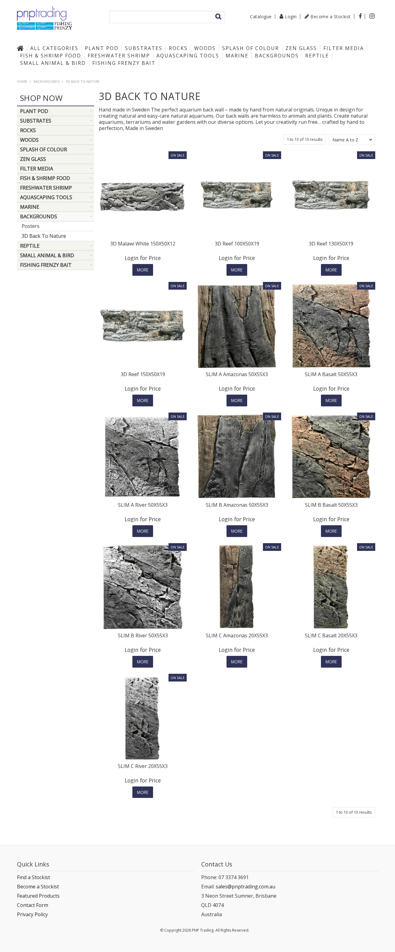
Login (291, 16)
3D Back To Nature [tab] (44, 236)
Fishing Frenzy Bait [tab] (46, 265)
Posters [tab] (31, 226)
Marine (237, 55)
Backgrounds (277, 55)
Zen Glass (301, 48)
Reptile (317, 55)
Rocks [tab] (28, 130)
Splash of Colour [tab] (43, 149)
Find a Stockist (33, 877)
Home (22, 48)
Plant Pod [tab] (34, 111)
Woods (205, 48)
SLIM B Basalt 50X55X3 (331, 504)
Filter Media (343, 48)
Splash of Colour (250, 48)
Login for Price (143, 258)
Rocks (178, 48)
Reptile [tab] (30, 245)
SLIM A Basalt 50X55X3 (331, 374)
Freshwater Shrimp (119, 55)
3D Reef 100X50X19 (237, 243)
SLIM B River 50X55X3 (143, 635)
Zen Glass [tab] (33, 159)
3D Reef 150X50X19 (143, 374)
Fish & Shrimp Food (50, 55)
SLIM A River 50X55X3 (143, 504)
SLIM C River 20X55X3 (143, 766)
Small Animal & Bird (53, 63)
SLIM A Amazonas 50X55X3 (237, 374)
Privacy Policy (32, 914)
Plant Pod (101, 48)
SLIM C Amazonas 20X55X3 (237, 635)
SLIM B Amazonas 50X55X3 (237, 504)
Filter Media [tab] (36, 168)
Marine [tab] (29, 206)
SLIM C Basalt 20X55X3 (331, 635)
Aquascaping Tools (187, 55)
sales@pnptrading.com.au (245, 886)
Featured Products (38, 895)
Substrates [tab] (35, 120)
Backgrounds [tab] (38, 216)
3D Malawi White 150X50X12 (142, 243)
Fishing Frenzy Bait (124, 63)
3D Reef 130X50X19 (331, 243)
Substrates (143, 48)
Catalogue (261, 17)
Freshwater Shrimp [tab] (46, 187)
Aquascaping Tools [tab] (46, 197)
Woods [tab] (29, 139)
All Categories (54, 48)
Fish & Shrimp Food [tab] (45, 178)
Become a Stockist (330, 16)
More (142, 270)
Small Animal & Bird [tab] (47, 255)
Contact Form (32, 905)
